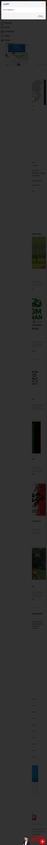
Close (41, 16)
